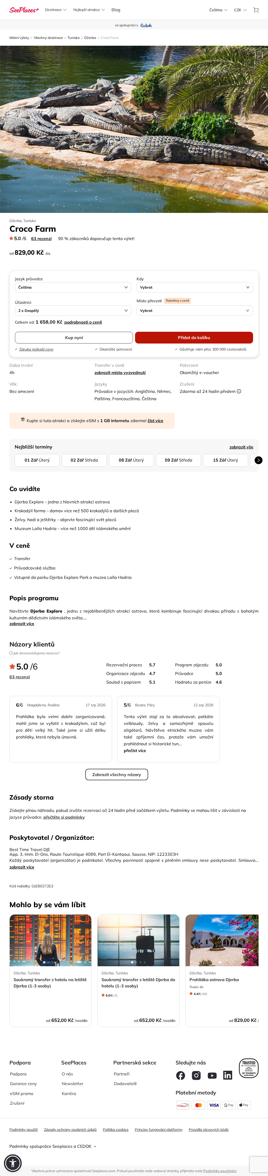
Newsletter (72, 1083)
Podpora (18, 1073)
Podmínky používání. (220, 1171)
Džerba (90, 38)
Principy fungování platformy (158, 1129)
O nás (67, 1073)
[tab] (134, 1146)
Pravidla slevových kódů (208, 1129)
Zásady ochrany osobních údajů (70, 1129)
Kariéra (69, 1093)
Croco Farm (110, 38)
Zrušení (17, 1103)
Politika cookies (116, 1129)
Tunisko (74, 38)
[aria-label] (24, 9)
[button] (12, 1163)
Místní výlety (19, 38)
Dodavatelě (125, 1083)
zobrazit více (21, 623)
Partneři (122, 1073)
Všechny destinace (48, 38)
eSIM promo (21, 1093)
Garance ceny (23, 1083)
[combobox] (215, 10)
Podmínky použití (23, 1129)
